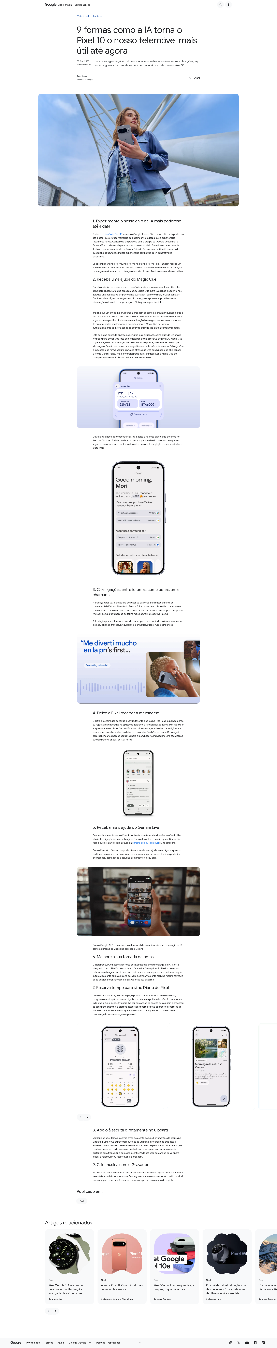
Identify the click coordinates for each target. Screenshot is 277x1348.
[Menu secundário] (228, 4)
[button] (194, 77)
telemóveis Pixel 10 (112, 234)
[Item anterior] (80, 1117)
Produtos (97, 16)
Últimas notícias (82, 5)
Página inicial (83, 16)
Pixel (82, 1201)
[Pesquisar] (220, 4)
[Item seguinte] (87, 1117)
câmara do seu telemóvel (145, 842)
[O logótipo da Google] (15, 1343)
